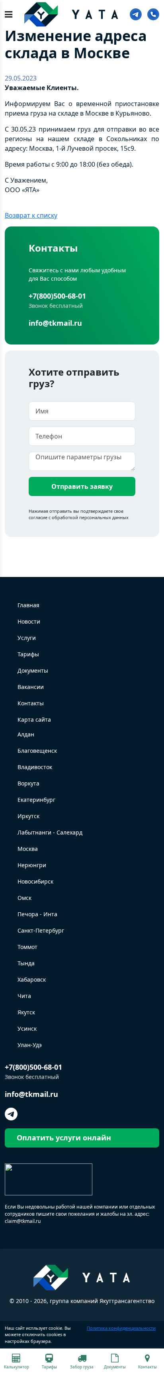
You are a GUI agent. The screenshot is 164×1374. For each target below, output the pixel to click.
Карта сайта (34, 719)
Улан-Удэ (30, 1045)
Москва (28, 848)
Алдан (26, 734)
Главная (28, 605)
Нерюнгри (32, 865)
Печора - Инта (37, 914)
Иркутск (28, 816)
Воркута (28, 783)
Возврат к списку (31, 215)
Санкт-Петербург (41, 930)
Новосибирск (35, 881)
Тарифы (28, 654)
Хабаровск (32, 979)
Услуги (27, 638)
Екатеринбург (36, 799)
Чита (24, 996)
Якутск (26, 1012)
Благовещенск (37, 750)
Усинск (27, 1028)
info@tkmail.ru (55, 323)
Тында (26, 963)
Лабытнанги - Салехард (50, 832)
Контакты (31, 703)
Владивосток (35, 767)
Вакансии (31, 687)
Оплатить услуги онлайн (64, 1137)
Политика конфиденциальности (121, 1328)
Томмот (27, 947)
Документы (33, 670)
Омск (24, 898)
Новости (29, 621)
